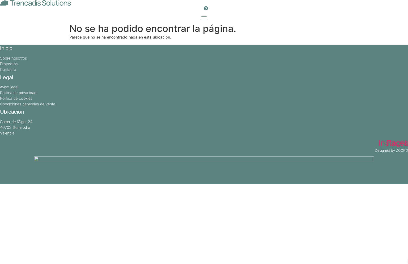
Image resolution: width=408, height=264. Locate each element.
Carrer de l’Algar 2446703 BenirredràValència (16, 127)
